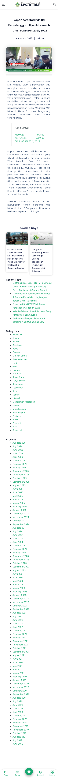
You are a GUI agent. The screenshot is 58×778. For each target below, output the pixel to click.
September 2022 (20, 609)
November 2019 (20, 729)
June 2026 (17, 450)
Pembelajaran (19, 412)
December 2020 (20, 683)
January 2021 (19, 680)
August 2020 (19, 697)
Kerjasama (17, 384)
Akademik (17, 334)
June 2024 (17, 535)
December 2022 (20, 598)
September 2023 (20, 566)
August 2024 (19, 528)
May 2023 (17, 581)
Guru (14, 366)
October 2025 (19, 478)
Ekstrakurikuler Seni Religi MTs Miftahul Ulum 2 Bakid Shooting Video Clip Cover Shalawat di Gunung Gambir (16, 259)
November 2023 (20, 559)
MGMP (15, 405)
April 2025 (17, 499)
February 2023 (19, 591)
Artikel (15, 341)
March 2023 (18, 588)
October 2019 (19, 733)
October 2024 (19, 520)
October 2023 (19, 563)
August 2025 (19, 485)
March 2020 (18, 715)
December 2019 (20, 726)
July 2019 (17, 740)
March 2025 (18, 503)
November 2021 (20, 644)
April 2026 (17, 457)
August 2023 (19, 570)
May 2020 (17, 708)
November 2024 (20, 517)
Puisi (14, 426)
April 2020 (17, 712)
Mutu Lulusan (19, 409)
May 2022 (17, 623)
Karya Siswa (18, 380)
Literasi (16, 398)
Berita (15, 348)
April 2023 (17, 584)
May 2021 (17, 666)
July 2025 (17, 489)
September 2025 (20, 482)
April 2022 (17, 627)
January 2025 (19, 510)
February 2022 (19, 634)
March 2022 (18, 630)
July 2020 (17, 701)
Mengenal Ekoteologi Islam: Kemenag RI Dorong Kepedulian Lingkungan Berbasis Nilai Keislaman (40, 260)
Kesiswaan (17, 387)
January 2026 (19, 467)
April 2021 (17, 669)
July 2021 (17, 659)
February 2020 (19, 719)
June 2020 (17, 705)
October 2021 (19, 648)
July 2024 (17, 531)
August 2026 (19, 443)
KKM (14, 391)
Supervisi (17, 430)
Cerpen (16, 352)
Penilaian (16, 416)
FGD (14, 363)
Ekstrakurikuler (19, 359)
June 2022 (17, 620)
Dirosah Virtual (19, 355)
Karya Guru (18, 377)
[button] (3, 4)
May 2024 (17, 538)
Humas (16, 370)
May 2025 (17, 496)
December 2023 (20, 556)
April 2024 (17, 542)
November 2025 (20, 474)
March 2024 (18, 545)
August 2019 (18, 736)
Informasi (17, 373)
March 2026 (18, 460)
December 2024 (20, 513)
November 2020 (20, 687)
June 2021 (17, 662)
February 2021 (19, 676)
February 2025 (19, 506)
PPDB (15, 419)
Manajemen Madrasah (23, 401)
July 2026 (17, 446)
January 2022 (19, 637)
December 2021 (20, 641)
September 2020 (20, 694)
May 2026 (17, 453)
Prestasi (16, 423)
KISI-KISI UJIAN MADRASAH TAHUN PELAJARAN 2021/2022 (29, 138)
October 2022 (19, 605)
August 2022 (19, 612)
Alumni (15, 338)
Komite (15, 394)
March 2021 (18, 673)
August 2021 (18, 655)
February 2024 (19, 549)
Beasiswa (17, 345)
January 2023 (19, 595)
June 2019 (17, 744)
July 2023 (17, 574)
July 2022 (17, 616)
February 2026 (19, 464)
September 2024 (20, 524)
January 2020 (19, 722)
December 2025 (20, 471)
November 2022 (20, 602)
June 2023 (17, 577)
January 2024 (19, 552)
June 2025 (17, 492)
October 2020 (19, 690)
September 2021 (20, 651)
